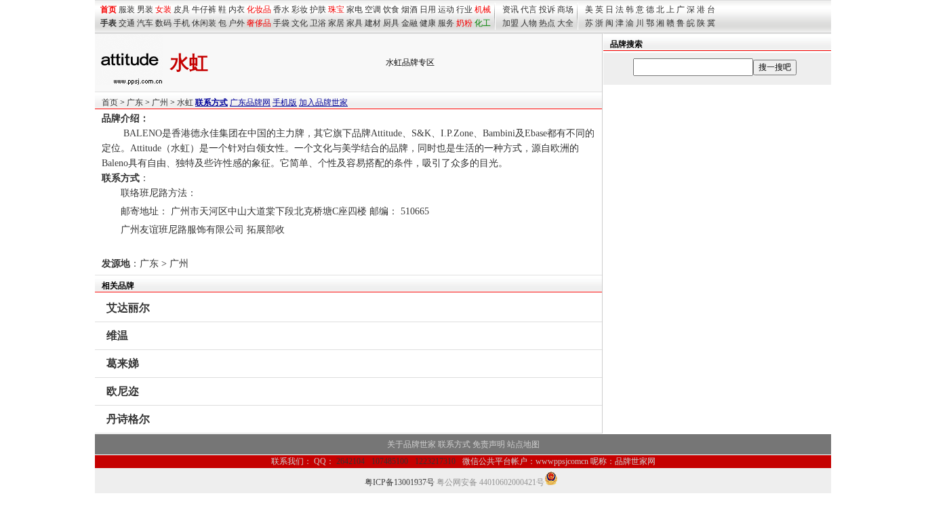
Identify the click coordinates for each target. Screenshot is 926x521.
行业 (464, 9)
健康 (428, 23)
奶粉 (464, 23)
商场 (565, 9)
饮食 (391, 9)
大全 (565, 23)
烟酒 (409, 9)
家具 (354, 23)
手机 (182, 23)
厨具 (391, 23)
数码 (163, 23)
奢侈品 (259, 23)
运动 (446, 9)
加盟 (510, 23)
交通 (127, 23)
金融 (409, 23)
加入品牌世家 (323, 102)
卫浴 (318, 23)
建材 (373, 23)
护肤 (318, 9)
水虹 (185, 102)
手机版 (285, 102)
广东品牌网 (250, 102)
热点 (547, 23)
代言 (529, 9)
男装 (145, 9)
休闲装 (204, 23)
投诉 (547, 9)
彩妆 (299, 9)
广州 (160, 102)
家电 (354, 9)
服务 (446, 23)
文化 (299, 23)
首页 (110, 102)
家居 (336, 23)
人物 (529, 23)
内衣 (236, 9)
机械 (483, 9)
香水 (281, 9)
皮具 (182, 9)
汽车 (145, 23)
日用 (428, 9)
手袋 (281, 23)
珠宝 (336, 9)
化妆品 (259, 9)
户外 (236, 23)
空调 (373, 9)
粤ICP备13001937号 (400, 482)
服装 (127, 9)
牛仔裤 (204, 9)
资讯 (510, 9)
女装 (163, 9)
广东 (135, 102)
